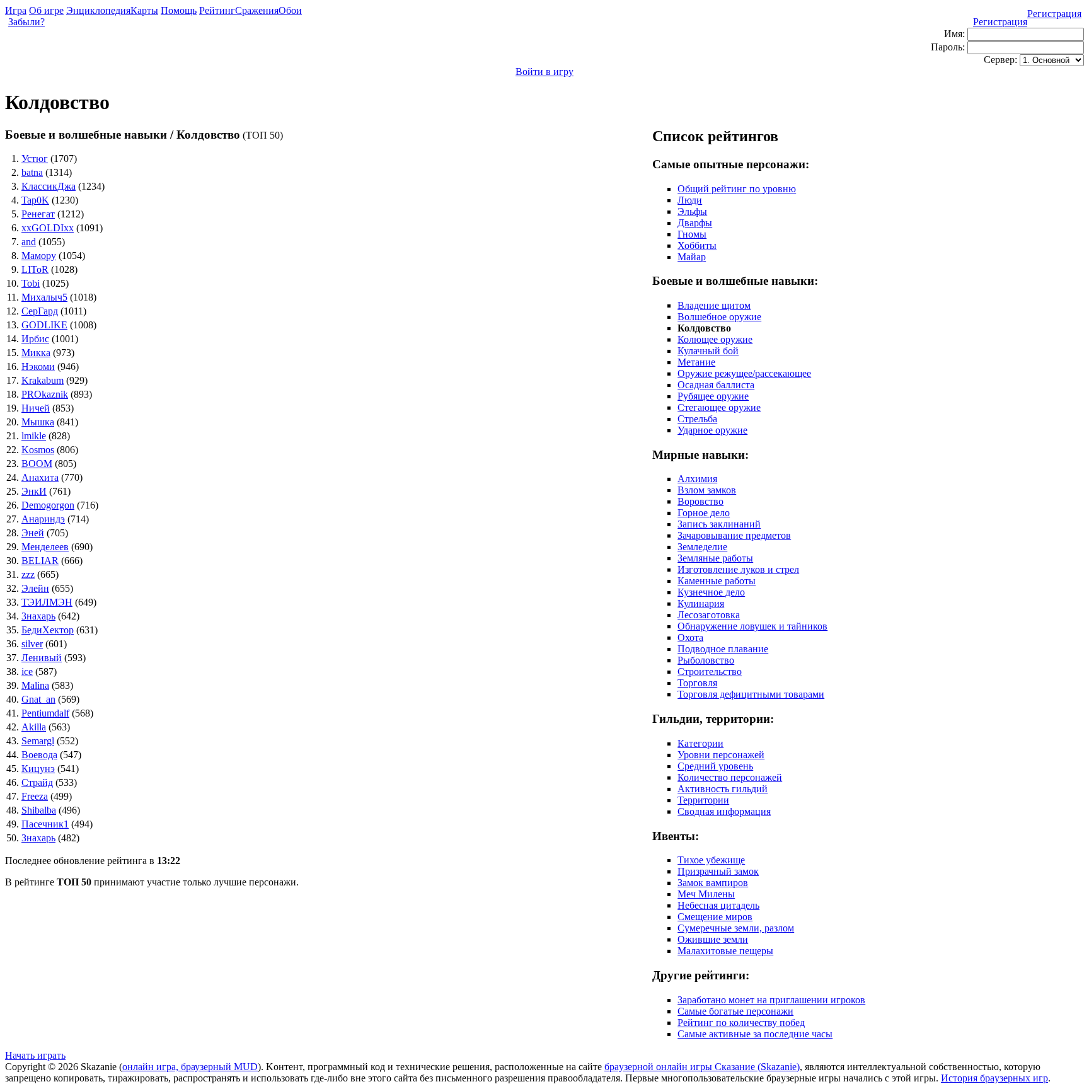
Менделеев (45, 546)
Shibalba (38, 810)
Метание (696, 362)
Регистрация (1054, 13)
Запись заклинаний (719, 524)
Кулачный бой (708, 350)
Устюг (34, 158)
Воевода (39, 754)
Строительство (709, 671)
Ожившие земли (712, 939)
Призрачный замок (718, 871)
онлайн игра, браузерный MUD (190, 1066)
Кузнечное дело (711, 592)
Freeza (34, 796)
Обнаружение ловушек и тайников (752, 626)
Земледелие (702, 546)
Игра (15, 10)
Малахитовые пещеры (725, 950)
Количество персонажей (729, 777)
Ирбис (35, 338)
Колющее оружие (714, 339)
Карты (144, 10)
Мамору (38, 255)
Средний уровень (715, 766)
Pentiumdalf (45, 713)
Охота (690, 637)
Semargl (37, 740)
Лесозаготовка (708, 614)
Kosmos (37, 449)
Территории (703, 800)
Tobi (30, 283)
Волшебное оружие (719, 316)
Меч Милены (706, 894)
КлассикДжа (48, 186)
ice (27, 671)
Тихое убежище (711, 860)
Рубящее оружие (713, 396)
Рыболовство (705, 660)
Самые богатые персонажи (735, 1011)
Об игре (46, 10)
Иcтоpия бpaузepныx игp (994, 1078)
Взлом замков (706, 490)
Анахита (40, 477)
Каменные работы (716, 580)
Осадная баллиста (715, 384)
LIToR (35, 269)
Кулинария (700, 603)
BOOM (36, 463)
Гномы (691, 234)
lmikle (33, 435)
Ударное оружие (712, 430)
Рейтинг (217, 10)
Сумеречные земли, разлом (735, 928)
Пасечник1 (45, 824)
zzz (28, 574)
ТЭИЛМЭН (46, 602)
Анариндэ (43, 519)
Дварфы (694, 222)
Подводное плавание (722, 648)
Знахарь (38, 838)
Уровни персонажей (720, 754)
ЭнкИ (34, 491)
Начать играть (35, 1055)
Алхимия (697, 478)
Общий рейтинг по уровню (736, 188)
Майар (691, 256)
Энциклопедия (98, 10)
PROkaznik (44, 394)
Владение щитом (714, 305)
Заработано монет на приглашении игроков (771, 999)
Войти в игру (544, 71)
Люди (689, 200)
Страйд (37, 782)
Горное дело (703, 512)
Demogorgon (47, 505)
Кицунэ (38, 768)
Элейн (35, 588)
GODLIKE (44, 325)
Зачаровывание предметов (734, 535)
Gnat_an (38, 699)
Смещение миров (714, 916)
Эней (32, 532)
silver (32, 643)
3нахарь (38, 616)
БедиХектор (47, 630)
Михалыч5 (44, 297)
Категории (700, 743)
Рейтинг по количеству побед (741, 1022)
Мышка (37, 422)
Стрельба (697, 418)
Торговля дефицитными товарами (750, 694)
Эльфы (692, 211)
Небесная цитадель (718, 905)
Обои (290, 10)
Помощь (179, 10)
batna (32, 172)
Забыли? (26, 21)
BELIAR (40, 560)
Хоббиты (697, 245)
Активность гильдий (722, 788)
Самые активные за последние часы (755, 1033)
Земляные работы (715, 558)
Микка (35, 352)
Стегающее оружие (719, 407)
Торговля (697, 682)
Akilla (33, 727)
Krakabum (42, 380)
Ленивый (41, 657)
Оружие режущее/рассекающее (744, 373)
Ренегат (38, 214)
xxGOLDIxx (47, 227)
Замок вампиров (712, 882)
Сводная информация (724, 811)
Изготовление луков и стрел (738, 569)
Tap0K (35, 200)
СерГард (39, 311)
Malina (35, 685)
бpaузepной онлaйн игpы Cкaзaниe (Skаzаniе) (702, 1066)
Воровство (700, 501)
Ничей (35, 408)
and (28, 241)
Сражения (257, 10)
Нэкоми (38, 366)
